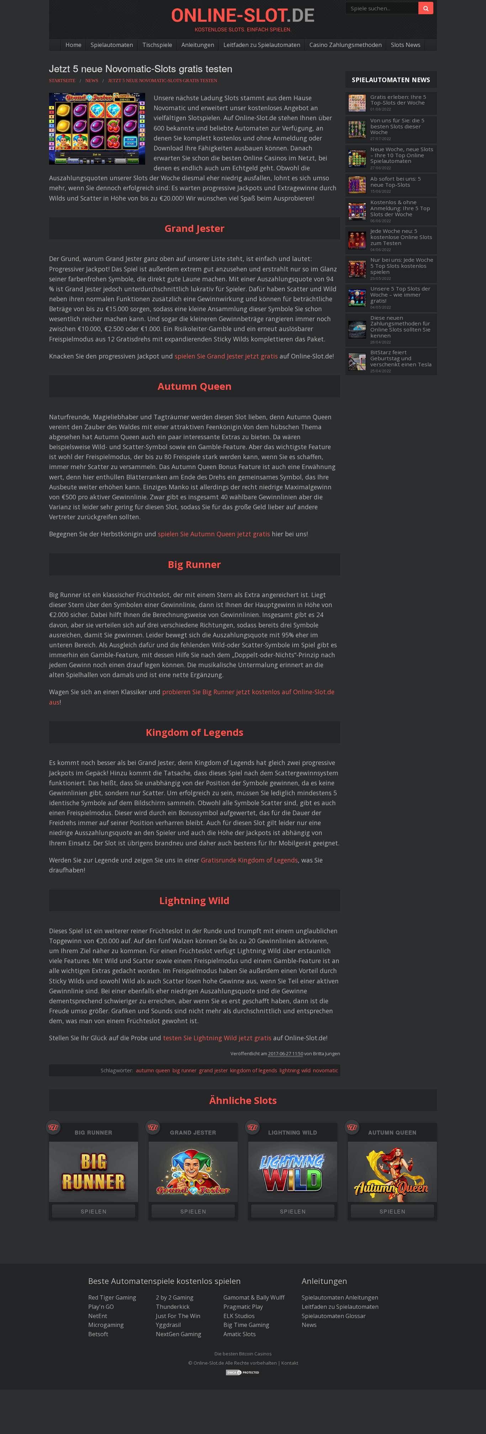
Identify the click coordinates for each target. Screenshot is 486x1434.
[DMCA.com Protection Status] (243, 1372)
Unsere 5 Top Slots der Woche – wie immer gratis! (400, 294)
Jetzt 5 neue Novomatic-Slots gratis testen (140, 68)
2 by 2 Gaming (175, 1297)
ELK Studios (239, 1316)
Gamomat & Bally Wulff (254, 1297)
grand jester (213, 1070)
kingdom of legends (253, 1070)
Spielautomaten (112, 45)
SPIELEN (93, 1211)
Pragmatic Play (243, 1307)
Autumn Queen (392, 1133)
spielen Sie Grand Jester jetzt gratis (226, 356)
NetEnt (97, 1316)
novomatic (325, 1070)
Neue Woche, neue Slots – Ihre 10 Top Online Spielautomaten (401, 155)
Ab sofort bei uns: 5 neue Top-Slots (395, 181)
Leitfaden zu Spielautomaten (261, 45)
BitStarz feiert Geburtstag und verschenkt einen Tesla (401, 358)
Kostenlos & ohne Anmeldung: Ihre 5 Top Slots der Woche (400, 208)
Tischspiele (157, 45)
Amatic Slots (239, 1334)
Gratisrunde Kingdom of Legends (249, 860)
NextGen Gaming (178, 1334)
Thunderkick (173, 1307)
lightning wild (295, 1070)
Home (73, 45)
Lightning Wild (292, 1133)
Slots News (406, 45)
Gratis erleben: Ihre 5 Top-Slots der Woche (398, 100)
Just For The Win (178, 1316)
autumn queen (153, 1070)
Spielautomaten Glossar (334, 1316)
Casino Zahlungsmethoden (346, 45)
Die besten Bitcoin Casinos (243, 1353)
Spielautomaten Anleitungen (340, 1297)
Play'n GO (101, 1307)
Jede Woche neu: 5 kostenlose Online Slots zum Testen (401, 237)
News (309, 1325)
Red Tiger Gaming (112, 1297)
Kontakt (289, 1363)
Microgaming (106, 1325)
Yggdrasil (168, 1325)
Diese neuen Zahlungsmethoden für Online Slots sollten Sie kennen (400, 327)
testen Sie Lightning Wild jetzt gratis (217, 1038)
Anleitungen (197, 45)
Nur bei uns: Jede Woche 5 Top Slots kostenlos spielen (401, 266)
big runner (184, 1070)
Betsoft (98, 1334)
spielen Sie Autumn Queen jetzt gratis (214, 534)
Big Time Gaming (246, 1325)
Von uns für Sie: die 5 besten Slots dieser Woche (397, 126)
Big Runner (93, 1133)
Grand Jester (193, 1133)
